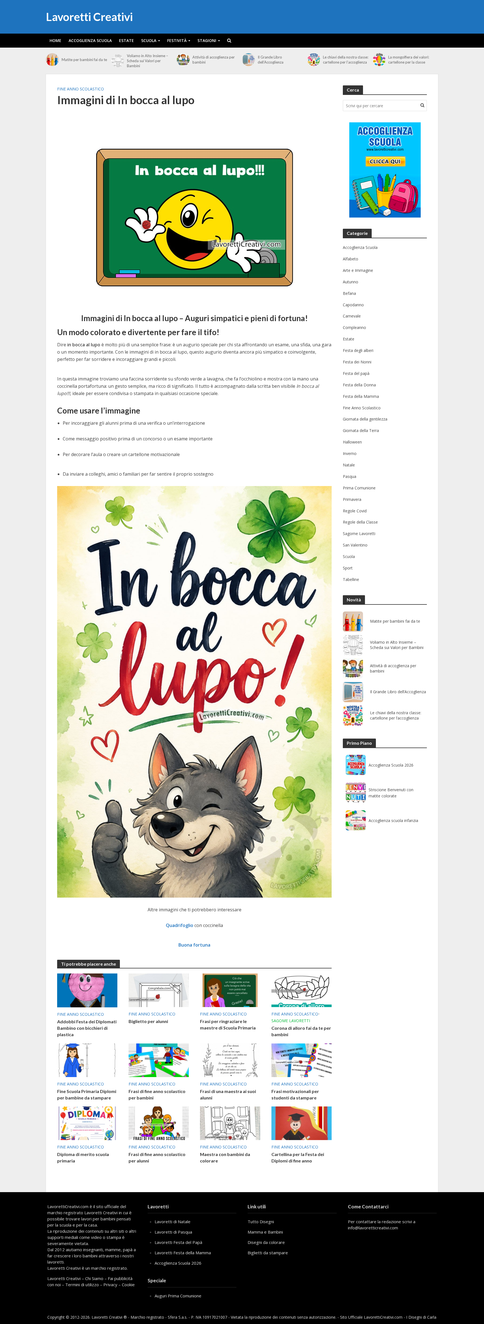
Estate (126, 40)
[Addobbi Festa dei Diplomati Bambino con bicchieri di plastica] (87, 990)
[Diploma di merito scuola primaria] (87, 1123)
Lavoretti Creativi (89, 17)
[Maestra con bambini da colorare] (230, 1123)
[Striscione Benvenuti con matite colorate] (356, 793)
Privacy (110, 1284)
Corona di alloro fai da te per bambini (301, 1031)
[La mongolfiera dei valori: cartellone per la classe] (379, 59)
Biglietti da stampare (268, 1252)
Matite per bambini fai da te (84, 59)
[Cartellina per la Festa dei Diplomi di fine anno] (301, 1123)
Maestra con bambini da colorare (225, 1157)
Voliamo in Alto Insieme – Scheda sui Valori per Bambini (147, 60)
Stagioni (206, 40)
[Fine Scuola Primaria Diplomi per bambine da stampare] (87, 1060)
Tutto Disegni (261, 1221)
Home (55, 40)
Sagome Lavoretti (290, 1020)
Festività (177, 40)
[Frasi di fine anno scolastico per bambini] (159, 1060)
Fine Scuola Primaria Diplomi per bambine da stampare (86, 1094)
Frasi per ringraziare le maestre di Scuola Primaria (228, 1024)
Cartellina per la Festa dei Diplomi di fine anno (297, 1157)
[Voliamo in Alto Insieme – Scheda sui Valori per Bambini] (117, 60)
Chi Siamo (94, 1278)
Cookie (128, 1284)
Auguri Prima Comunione (178, 1296)
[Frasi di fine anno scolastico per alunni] (159, 1123)
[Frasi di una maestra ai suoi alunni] (230, 1060)
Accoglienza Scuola (90, 40)
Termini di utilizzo (82, 1284)
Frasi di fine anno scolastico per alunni (157, 1157)
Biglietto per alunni (148, 1021)
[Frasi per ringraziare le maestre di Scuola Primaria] (230, 990)
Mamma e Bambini (265, 1232)
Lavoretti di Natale (172, 1221)
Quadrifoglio (179, 925)
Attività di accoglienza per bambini (213, 59)
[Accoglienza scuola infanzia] (356, 820)
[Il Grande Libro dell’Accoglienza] (248, 59)
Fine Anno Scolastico (80, 89)
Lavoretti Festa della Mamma (183, 1252)
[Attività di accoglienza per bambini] (183, 59)
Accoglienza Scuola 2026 (391, 765)
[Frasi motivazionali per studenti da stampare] (301, 1060)
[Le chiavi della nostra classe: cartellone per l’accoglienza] (313, 59)
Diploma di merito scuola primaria (83, 1157)
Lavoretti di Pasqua (173, 1232)
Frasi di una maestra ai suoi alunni (228, 1094)
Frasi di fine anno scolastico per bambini (157, 1094)
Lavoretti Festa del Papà (178, 1242)
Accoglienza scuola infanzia (393, 820)
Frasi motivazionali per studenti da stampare (295, 1094)
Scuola (148, 40)
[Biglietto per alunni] (159, 990)
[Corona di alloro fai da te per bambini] (301, 990)
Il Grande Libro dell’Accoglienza (270, 59)
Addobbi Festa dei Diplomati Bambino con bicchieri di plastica (87, 1028)
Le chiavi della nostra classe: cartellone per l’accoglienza (345, 59)
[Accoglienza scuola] (385, 170)
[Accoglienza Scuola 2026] (356, 765)
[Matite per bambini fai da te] (52, 59)
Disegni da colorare (266, 1242)
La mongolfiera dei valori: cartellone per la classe (408, 59)
